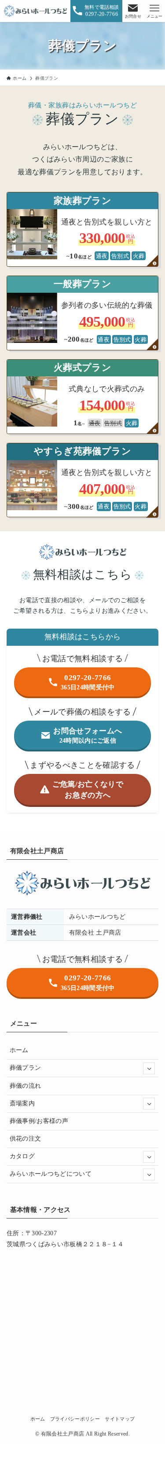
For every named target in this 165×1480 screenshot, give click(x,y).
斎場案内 (22, 1103)
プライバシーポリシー (75, 1418)
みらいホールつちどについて (51, 1174)
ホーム (19, 1050)
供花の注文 (25, 1138)
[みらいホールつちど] (35, 11)
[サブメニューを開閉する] (149, 1068)
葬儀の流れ (25, 1085)
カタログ (22, 1156)
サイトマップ (120, 1418)
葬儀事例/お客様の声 (39, 1121)
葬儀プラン (25, 1067)
